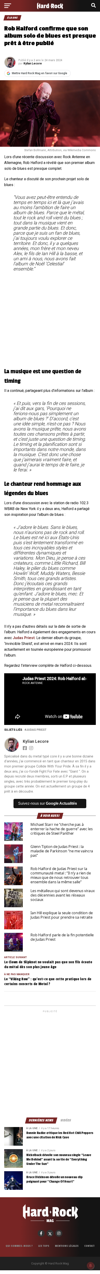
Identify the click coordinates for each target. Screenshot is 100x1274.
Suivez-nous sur (47, 803)
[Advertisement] (50, 1064)
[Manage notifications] (90, 1265)
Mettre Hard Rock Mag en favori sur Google (39, 73)
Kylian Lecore (32, 63)
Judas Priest (24, 638)
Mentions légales (67, 1245)
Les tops (43, 1245)
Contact (89, 1245)
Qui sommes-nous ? (19, 1245)
